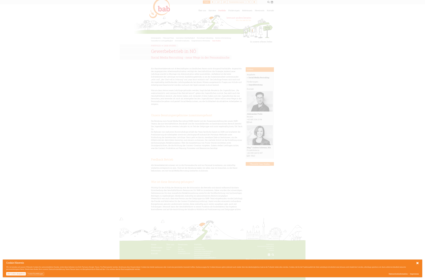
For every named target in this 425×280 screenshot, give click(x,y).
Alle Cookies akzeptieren (16, 274)
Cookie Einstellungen (35, 274)
